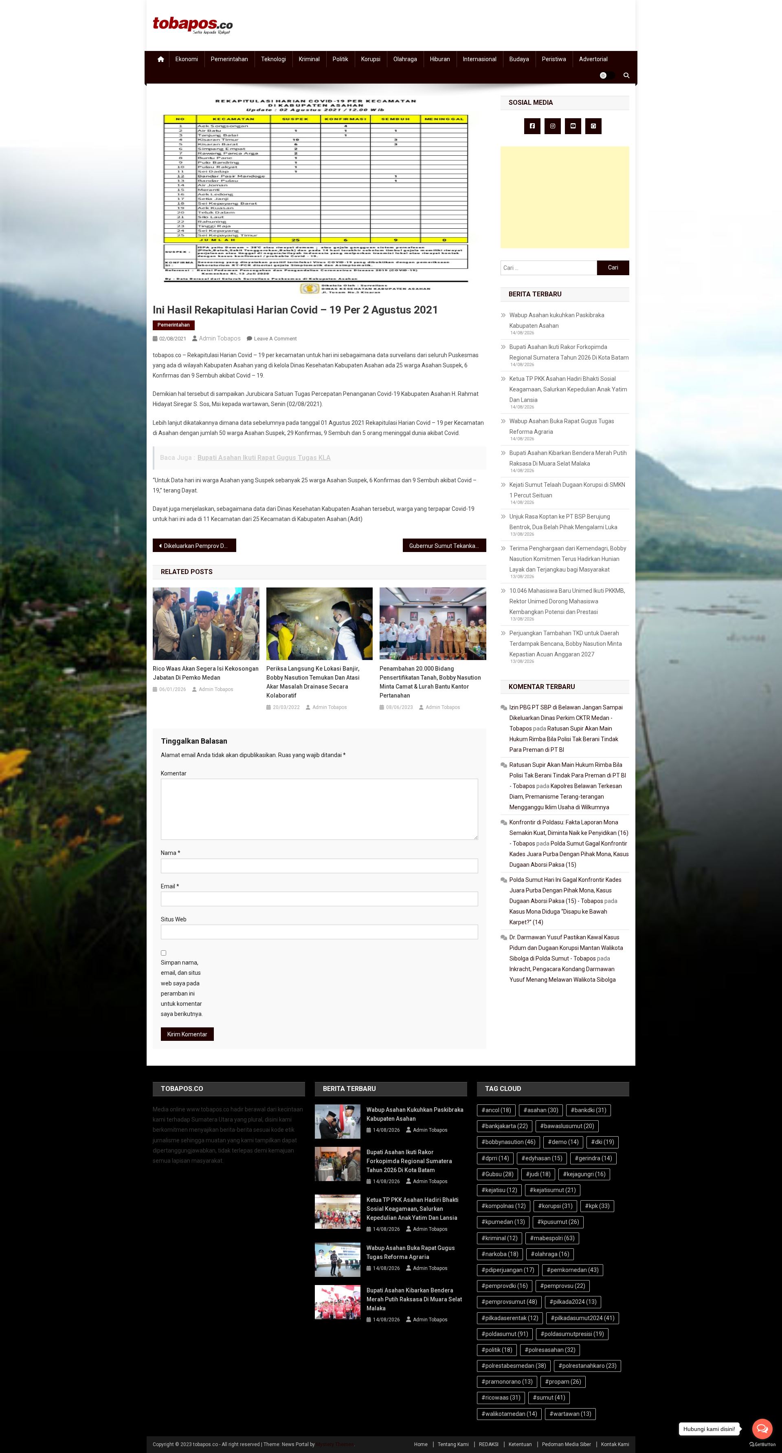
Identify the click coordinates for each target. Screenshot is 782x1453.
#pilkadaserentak (509, 1318)
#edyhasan (541, 1158)
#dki (602, 1142)
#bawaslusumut (567, 1126)
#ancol (496, 1110)
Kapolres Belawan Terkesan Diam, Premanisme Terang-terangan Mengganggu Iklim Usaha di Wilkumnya (566, 796)
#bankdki (588, 1110)
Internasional (479, 59)
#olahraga (550, 1254)
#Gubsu (497, 1174)
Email (170, 886)
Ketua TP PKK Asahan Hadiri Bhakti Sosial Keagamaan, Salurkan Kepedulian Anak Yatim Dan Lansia (568, 389)
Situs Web (174, 919)
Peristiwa (554, 59)
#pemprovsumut (509, 1301)
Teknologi (273, 59)
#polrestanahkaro (587, 1365)
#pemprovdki (504, 1286)
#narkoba (499, 1254)
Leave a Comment (275, 339)
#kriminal (499, 1238)
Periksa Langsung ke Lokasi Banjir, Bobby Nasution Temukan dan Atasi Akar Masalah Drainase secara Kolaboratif (313, 682)
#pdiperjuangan (507, 1270)
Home (421, 1444)
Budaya (519, 59)
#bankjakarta (504, 1126)
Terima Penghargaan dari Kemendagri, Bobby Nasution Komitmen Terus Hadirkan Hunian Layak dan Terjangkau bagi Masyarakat (568, 559)
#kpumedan (503, 1222)
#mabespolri (552, 1238)
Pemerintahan (229, 59)
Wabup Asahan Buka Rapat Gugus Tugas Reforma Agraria (562, 426)
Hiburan (440, 59)
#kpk (597, 1206)
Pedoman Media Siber (566, 1444)
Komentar (174, 773)
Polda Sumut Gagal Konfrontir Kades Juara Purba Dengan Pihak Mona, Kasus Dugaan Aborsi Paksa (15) (569, 854)
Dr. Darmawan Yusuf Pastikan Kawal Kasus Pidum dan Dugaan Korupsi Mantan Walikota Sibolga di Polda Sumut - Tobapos (566, 948)
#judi (538, 1174)
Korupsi (370, 59)
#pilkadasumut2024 (583, 1318)
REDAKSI (489, 1444)
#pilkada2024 (573, 1301)
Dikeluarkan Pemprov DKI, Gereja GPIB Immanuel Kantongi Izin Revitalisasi (200, 546)
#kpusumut (558, 1222)
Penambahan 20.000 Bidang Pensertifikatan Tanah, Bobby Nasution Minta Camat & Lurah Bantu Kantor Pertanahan (430, 682)
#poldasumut (504, 1334)
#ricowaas (501, 1397)
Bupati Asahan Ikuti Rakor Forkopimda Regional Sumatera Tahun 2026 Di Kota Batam (569, 352)
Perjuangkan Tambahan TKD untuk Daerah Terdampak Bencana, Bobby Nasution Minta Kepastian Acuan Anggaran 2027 (566, 644)
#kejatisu (499, 1190)
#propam (563, 1381)
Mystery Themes (335, 1444)
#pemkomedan (573, 1270)
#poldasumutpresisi (572, 1334)
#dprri (495, 1158)
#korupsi (555, 1206)
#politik (496, 1350)
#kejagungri (584, 1174)
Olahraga (405, 59)
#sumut (549, 1397)
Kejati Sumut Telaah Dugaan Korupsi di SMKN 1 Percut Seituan (567, 490)
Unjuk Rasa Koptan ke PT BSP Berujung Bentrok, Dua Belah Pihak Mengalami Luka (563, 521)
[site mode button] (607, 75)
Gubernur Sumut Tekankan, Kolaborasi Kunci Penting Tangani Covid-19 (447, 546)
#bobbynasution (508, 1142)
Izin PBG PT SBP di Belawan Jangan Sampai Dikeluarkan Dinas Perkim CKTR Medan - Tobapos (566, 718)
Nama (170, 853)
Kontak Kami (615, 1444)
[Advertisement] (565, 197)
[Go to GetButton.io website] (762, 1444)
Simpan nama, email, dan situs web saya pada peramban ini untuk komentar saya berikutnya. (182, 988)
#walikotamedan (509, 1414)
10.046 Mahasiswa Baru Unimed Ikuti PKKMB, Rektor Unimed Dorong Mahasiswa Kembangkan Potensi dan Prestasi (567, 601)
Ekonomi (187, 59)
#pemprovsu (562, 1286)
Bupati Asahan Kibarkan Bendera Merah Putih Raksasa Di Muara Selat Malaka (568, 458)
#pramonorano (507, 1381)
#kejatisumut (552, 1190)
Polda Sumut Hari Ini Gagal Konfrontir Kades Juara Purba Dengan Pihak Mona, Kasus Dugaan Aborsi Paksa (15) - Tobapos (566, 890)
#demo (563, 1142)
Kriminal (309, 59)
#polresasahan (550, 1350)
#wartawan (570, 1414)
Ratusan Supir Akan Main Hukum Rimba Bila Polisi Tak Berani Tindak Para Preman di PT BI (564, 739)
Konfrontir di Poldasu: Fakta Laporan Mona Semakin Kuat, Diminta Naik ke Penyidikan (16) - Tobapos (569, 833)
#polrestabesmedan (513, 1365)
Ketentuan (520, 1444)
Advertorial (593, 59)
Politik (340, 59)
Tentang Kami (453, 1444)
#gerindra (593, 1158)
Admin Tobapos (220, 338)
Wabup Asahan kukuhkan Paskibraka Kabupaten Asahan (557, 320)
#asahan (540, 1110)
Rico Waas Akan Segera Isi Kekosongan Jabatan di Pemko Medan (206, 673)
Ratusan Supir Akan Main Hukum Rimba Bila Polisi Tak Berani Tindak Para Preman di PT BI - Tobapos (568, 775)
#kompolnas (503, 1206)
